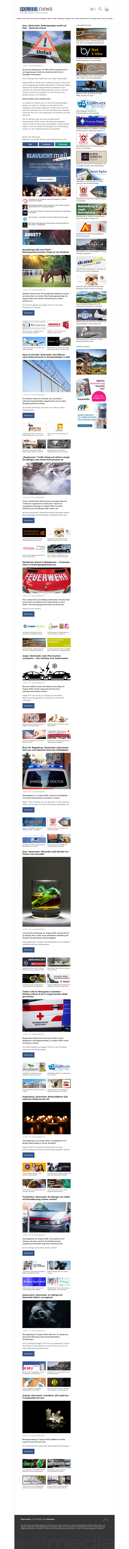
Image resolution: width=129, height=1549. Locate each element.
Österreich (43, 18)
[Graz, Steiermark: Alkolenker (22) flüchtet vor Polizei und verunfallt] (46, 892)
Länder (49, 18)
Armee (95, 18)
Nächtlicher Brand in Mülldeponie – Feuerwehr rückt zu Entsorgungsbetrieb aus (46, 563)
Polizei (77, 18)
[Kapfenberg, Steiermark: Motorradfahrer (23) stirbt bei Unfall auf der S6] (46, 1118)
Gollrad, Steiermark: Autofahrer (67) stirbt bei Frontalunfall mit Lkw (45, 1396)
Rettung (89, 18)
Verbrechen (61, 18)
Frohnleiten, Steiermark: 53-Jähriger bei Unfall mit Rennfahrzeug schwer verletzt (46, 1198)
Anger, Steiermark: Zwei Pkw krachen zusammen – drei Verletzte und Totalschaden (45, 657)
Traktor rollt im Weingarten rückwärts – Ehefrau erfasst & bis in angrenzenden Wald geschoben (44, 994)
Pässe (72, 18)
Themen (54, 18)
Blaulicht (104, 18)
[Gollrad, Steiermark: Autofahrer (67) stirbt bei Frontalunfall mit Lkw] (46, 1417)
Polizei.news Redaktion (35, 65)
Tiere (98, 18)
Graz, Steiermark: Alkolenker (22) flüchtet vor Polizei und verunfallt (45, 852)
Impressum (26, 1519)
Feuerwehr (83, 18)
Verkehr (67, 18)
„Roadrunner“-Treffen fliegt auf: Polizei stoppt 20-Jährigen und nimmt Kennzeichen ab (46, 458)
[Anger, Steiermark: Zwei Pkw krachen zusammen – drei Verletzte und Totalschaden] (46, 670)
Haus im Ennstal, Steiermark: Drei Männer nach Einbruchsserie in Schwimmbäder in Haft (46, 355)
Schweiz (19, 18)
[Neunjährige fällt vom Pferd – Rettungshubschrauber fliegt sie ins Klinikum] (46, 271)
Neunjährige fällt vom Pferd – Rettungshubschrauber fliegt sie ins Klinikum (45, 250)
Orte (28, 18)
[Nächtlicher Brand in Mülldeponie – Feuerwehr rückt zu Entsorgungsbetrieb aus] (46, 580)
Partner (109, 18)
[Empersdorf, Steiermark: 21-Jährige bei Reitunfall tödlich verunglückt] (46, 1314)
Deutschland (35, 18)
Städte (24, 18)
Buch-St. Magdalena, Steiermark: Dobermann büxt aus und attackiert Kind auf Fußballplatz (45, 748)
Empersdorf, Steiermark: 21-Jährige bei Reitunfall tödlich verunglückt (42, 1296)
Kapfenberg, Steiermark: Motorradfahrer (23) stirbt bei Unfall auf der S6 (45, 1098)
